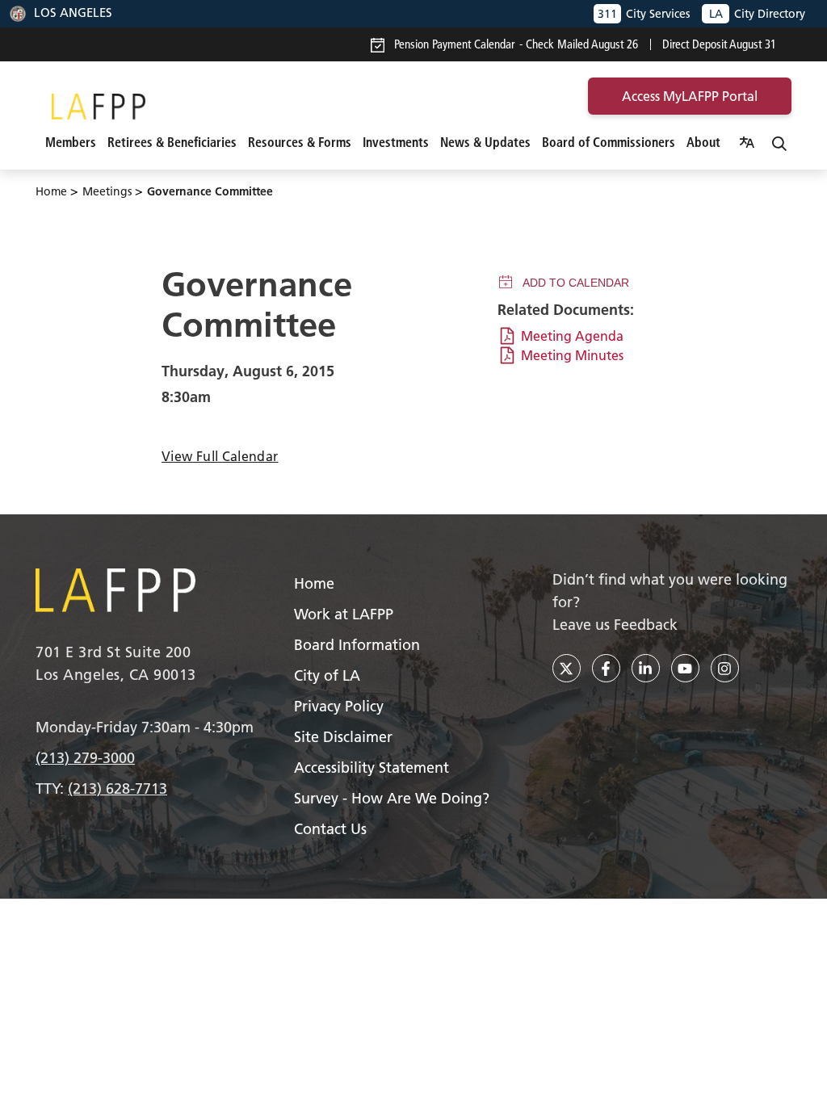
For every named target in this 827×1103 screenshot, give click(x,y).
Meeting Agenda (572, 336)
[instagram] (725, 668)
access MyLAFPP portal (690, 96)
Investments (396, 142)
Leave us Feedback (615, 624)
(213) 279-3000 (85, 758)
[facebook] (606, 668)
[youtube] (685, 668)
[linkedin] (646, 668)
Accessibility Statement (371, 767)
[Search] (779, 142)
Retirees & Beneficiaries (172, 142)
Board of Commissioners (608, 142)
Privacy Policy (339, 706)
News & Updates (485, 142)
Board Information (357, 644)
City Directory (757, 13)
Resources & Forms (299, 142)
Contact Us (330, 829)
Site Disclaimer (343, 737)
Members (70, 142)
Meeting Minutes (572, 355)
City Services (644, 13)
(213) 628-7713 (117, 788)
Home (51, 191)
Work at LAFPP (343, 614)
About (703, 142)
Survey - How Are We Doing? (391, 798)
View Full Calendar (220, 456)
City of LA (327, 675)
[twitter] (566, 668)
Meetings (107, 191)
